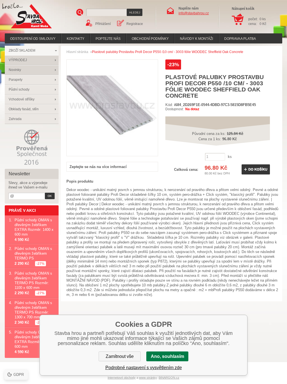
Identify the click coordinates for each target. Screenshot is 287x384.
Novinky (15, 70)
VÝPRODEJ (18, 60)
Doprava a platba (240, 39)
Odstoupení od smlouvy (32, 39)
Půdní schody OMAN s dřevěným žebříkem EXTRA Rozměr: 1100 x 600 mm (34, 339)
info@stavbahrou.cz (194, 13)
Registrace (134, 24)
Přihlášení (103, 24)
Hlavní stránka (77, 52)
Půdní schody (19, 89)
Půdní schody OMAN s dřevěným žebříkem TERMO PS (33, 253)
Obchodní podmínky (150, 39)
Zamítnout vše (120, 356)
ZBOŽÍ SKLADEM (22, 50)
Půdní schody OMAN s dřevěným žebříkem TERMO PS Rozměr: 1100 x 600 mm (33, 280)
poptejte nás (108, 39)
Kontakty (75, 39)
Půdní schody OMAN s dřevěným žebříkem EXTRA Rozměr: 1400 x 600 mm (34, 227)
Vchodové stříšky (21, 99)
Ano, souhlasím (167, 356)
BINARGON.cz (169, 377)
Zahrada (15, 119)
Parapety (15, 80)
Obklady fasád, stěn (24, 109)
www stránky (148, 377)
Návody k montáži (196, 39)
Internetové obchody (122, 377)
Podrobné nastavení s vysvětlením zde (143, 367)
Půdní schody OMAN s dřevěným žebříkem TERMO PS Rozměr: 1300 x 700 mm (33, 310)
